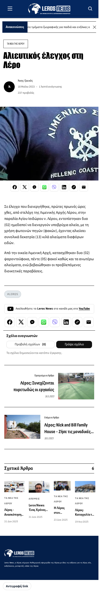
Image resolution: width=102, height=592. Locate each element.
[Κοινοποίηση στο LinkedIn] (64, 187)
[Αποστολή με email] (83, 187)
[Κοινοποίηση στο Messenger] (34, 187)
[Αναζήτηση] (90, 8)
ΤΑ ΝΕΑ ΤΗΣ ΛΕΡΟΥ (15, 44)
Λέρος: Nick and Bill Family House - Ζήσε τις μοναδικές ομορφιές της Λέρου (67, 428)
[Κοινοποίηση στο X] (24, 187)
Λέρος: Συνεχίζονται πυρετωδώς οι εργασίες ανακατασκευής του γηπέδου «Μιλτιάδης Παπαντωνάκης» (29, 386)
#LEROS (12, 294)
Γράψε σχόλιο (74, 344)
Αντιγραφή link (17, 586)
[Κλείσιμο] (94, 27)
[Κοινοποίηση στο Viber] (54, 187)
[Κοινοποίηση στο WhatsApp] (44, 187)
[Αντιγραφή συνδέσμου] (74, 187)
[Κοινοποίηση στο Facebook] (14, 187)
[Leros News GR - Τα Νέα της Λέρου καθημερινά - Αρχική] (49, 8)
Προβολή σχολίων (30, 344)
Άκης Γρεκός (25, 81)
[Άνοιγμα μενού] (10, 8)
